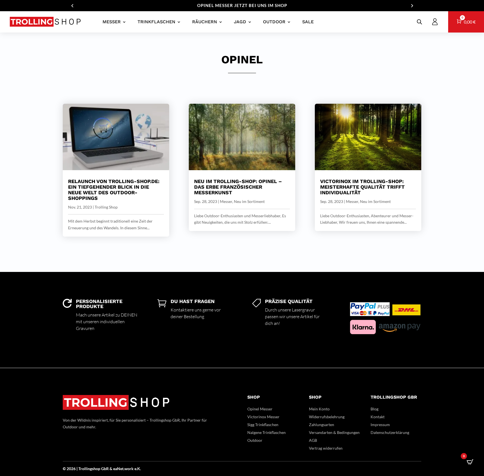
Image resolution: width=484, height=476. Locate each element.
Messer (112, 21)
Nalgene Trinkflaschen (266, 432)
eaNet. (118, 468)
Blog (374, 408)
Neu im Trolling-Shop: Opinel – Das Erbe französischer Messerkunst (238, 186)
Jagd (240, 21)
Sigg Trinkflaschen (262, 424)
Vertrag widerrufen (326, 448)
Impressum (380, 424)
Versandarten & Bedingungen (334, 432)
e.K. (137, 468)
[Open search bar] (419, 21)
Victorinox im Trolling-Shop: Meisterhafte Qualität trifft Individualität (362, 186)
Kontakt (378, 416)
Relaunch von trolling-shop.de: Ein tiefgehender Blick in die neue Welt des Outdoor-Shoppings (113, 189)
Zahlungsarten (321, 424)
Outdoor (274, 21)
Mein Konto (319, 408)
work (129, 468)
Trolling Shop (106, 207)
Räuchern (204, 21)
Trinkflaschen (156, 21)
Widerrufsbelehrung (327, 416)
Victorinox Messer (263, 416)
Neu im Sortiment (249, 201)
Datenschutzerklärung (390, 432)
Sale (308, 21)
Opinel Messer (260, 408)
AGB (313, 440)
